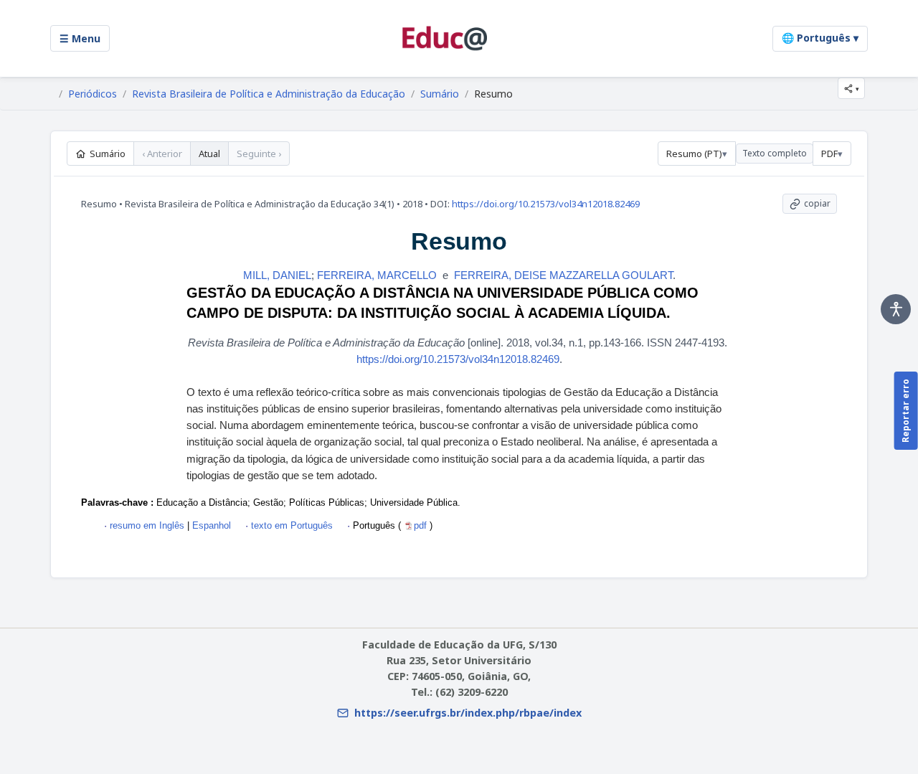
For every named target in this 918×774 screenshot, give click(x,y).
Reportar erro (905, 411)
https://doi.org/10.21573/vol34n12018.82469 (546, 203)
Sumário (439, 94)
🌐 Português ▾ (820, 37)
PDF (829, 153)
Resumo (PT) (694, 153)
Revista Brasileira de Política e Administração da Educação (268, 94)
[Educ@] (444, 38)
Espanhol (210, 525)
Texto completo (774, 153)
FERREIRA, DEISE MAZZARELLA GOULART (563, 275)
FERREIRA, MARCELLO (377, 275)
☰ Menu (80, 38)
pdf (422, 525)
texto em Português (292, 525)
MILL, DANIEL (277, 275)
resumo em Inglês (147, 525)
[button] (851, 88)
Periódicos (92, 94)
